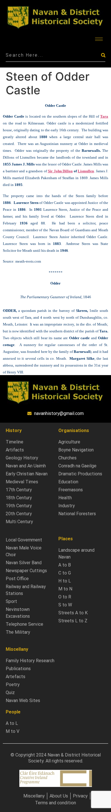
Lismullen (86, 171)
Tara (104, 116)
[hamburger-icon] (98, 39)
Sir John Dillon (60, 171)
